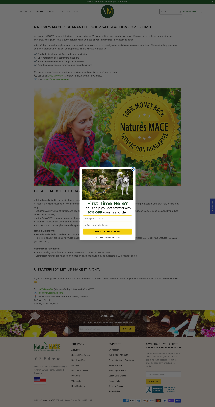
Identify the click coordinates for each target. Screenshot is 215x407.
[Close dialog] (133, 168)
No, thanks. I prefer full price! (108, 237)
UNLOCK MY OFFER (107, 231)
